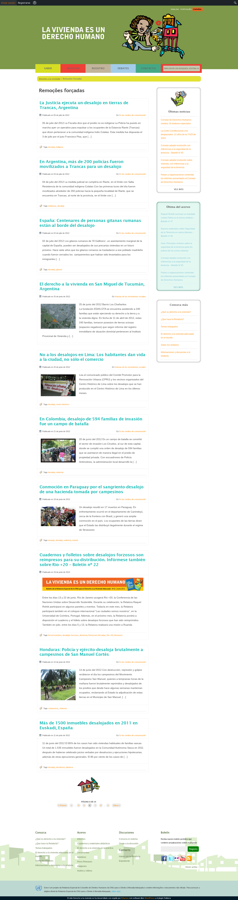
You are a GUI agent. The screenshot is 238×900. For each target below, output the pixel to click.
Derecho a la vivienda (73, 31)
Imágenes (82, 866)
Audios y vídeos (84, 871)
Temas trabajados (169, 326)
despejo (51, 540)
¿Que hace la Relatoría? (172, 319)
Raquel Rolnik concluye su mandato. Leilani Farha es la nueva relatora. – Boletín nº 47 (178, 218)
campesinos (53, 708)
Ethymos (125, 898)
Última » (116, 805)
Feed (189, 858)
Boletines (81, 857)
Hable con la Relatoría (129, 856)
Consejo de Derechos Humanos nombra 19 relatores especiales (176, 122)
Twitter (170, 858)
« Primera (62, 805)
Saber (48, 68)
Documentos (83, 852)
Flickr (176, 858)
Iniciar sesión (8, 2)
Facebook (164, 858)
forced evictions (55, 635)
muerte (75, 540)
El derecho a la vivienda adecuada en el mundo (177, 336)
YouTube (183, 858)
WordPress (150, 898)
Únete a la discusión (128, 843)
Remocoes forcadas (97, 635)
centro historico (62, 404)
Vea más (178, 189)
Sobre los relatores (170, 345)
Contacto (148, 68)
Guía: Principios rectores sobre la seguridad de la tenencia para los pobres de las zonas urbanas (177, 247)
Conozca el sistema (128, 839)
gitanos (59, 269)
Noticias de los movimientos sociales (130, 296)
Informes (81, 839)
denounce (118, 635)
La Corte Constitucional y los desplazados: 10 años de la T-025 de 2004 (178, 134)
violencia (59, 472)
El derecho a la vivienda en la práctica (95, 848)
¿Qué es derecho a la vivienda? (176, 312)
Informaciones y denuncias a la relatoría (175, 354)
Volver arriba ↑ (192, 867)
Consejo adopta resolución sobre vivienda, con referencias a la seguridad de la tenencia (176, 164)
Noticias (73, 68)
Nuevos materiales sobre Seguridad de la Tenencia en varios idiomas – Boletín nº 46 (178, 232)
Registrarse (24, 2)
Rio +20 (110, 635)
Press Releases (84, 861)
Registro (98, 68)
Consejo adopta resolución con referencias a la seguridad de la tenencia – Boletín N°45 (176, 149)
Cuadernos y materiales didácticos (93, 843)
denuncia (83, 635)
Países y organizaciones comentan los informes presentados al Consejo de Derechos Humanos (178, 178)
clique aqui (115, 891)
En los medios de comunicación (132, 115)
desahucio (60, 767)
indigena (59, 147)
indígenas (52, 206)
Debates (123, 68)
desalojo (51, 147)
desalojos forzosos (71, 635)
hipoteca (69, 767)
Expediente (124, 861)
